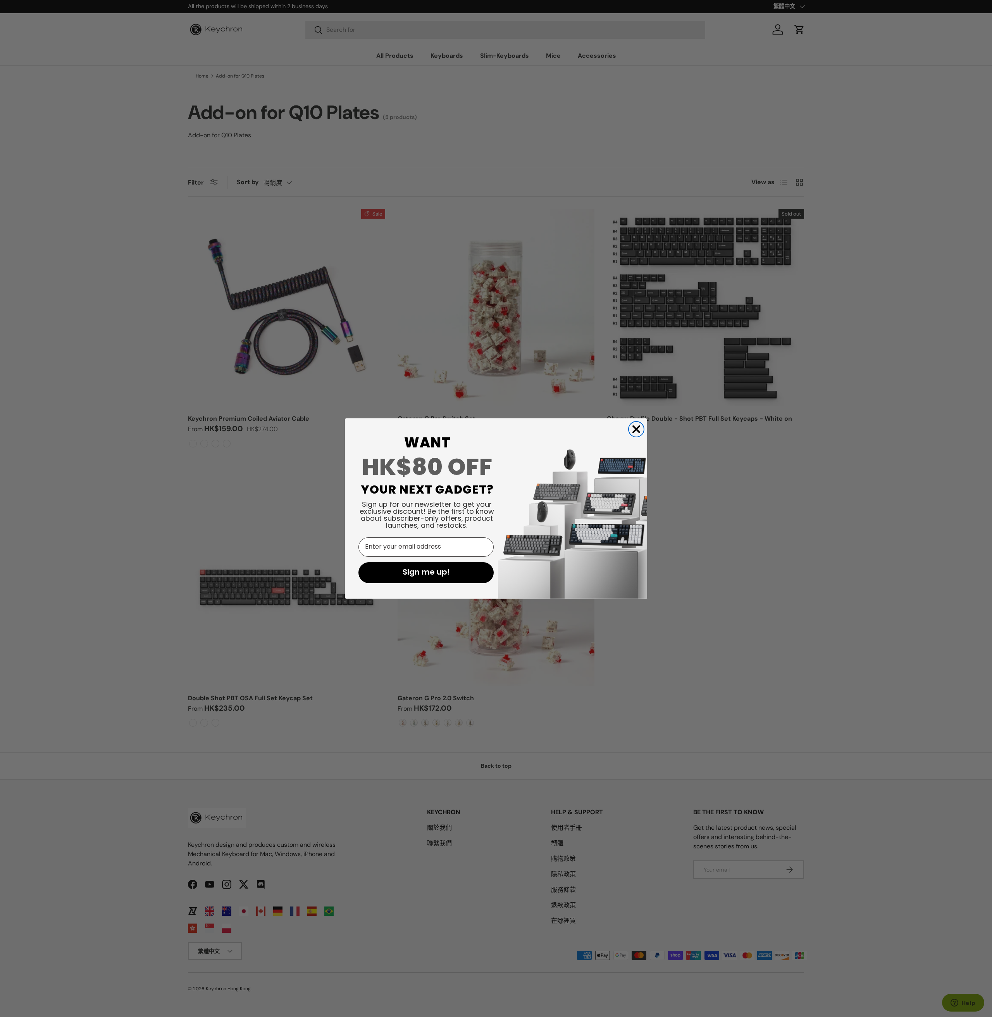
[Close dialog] (636, 429)
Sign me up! (426, 573)
